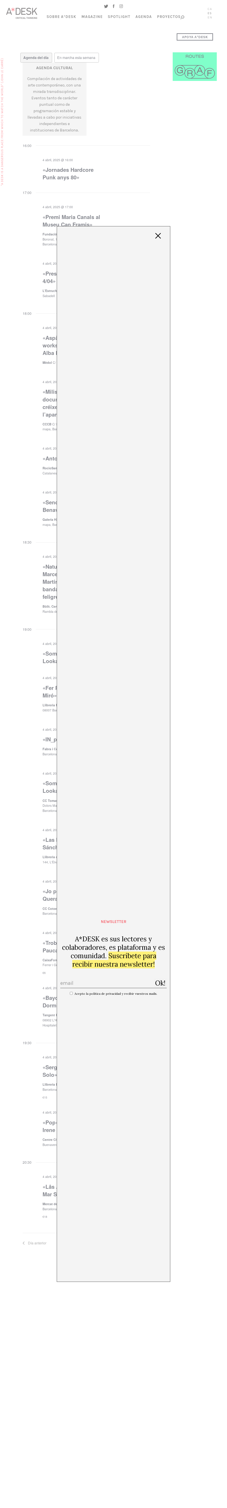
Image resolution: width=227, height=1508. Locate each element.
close (158, 236)
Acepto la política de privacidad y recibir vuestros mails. (115, 994)
